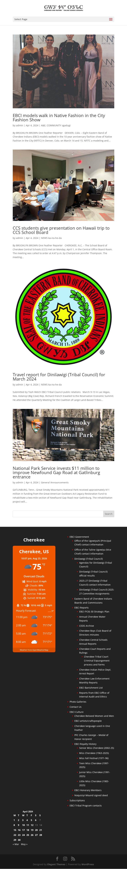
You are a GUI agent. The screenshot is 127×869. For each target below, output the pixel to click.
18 (27, 830)
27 (36, 834)
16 (19, 830)
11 (27, 825)
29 (15, 839)
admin (19, 125)
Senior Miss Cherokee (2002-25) (96, 747)
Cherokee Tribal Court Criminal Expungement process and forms (96, 660)
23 (19, 834)
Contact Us (76, 706)
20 (36, 830)
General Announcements (55, 482)
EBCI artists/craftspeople (88, 720)
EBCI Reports (81, 607)
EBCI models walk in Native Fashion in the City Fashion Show (59, 117)
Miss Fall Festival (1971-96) (93, 758)
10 (23, 825)
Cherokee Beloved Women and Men (94, 715)
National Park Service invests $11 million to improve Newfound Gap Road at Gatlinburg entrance (56, 472)
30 (19, 839)
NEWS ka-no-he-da (51, 238)
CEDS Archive (86, 625)
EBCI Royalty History (85, 744)
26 (32, 834)
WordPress (88, 864)
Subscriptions (77, 800)
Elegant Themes (56, 864)
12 (32, 825)
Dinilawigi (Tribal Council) (88, 558)
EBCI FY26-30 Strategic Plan (94, 611)
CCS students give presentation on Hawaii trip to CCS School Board (61, 230)
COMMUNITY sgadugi (59, 125)
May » (24, 844)
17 (23, 830)
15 (15, 830)
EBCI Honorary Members (88, 790)
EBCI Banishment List (91, 687)
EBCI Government (79, 536)
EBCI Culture (77, 711)
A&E (43, 125)
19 (32, 830)
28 (40, 834)
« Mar (16, 844)
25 (27, 834)
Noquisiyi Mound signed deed (91, 795)
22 (15, 834)
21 (40, 830)
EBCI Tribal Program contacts (86, 805)
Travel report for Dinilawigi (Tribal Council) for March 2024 (59, 377)
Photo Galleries (78, 701)
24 (23, 834)
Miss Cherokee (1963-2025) (94, 753)
